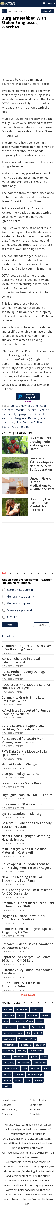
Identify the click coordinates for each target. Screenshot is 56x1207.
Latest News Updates (9, 1102)
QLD (25, 1068)
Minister (24, 1027)
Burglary (20, 418)
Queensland (38, 1027)
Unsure (12, 617)
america (7, 1080)
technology (9, 1050)
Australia (8, 1009)
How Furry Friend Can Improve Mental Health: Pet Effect (42, 504)
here (10, 389)
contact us (25, 1199)
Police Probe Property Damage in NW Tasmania (25, 673)
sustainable (23, 1062)
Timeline (8, 636)
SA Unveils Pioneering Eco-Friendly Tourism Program (27, 825)
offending (23, 426)
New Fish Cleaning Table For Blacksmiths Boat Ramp (22, 879)
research (46, 1015)
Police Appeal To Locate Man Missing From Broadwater (22, 740)
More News (28, 995)
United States (20, 1056)
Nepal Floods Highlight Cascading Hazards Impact (26, 838)
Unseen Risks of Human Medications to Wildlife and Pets (42, 484)
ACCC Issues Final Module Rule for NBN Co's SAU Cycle (26, 686)
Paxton (32, 418)
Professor (28, 1021)
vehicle (44, 410)
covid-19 (38, 1033)
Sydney (7, 1074)
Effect (47, 414)
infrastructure (10, 1044)
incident (32, 410)
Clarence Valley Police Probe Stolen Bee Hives (27, 971)
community (9, 414)
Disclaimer (8, 1114)
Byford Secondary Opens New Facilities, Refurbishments (23, 727)
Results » (41, 624)
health (40, 1021)
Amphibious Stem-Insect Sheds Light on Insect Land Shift (28, 905)
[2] (40, 1171)
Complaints (36, 1114)
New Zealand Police (29, 422)
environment (10, 1027)
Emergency (9, 1062)
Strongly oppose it (19, 610)
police (14, 405)
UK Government (11, 1068)
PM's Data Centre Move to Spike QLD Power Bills (25, 753)
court (44, 405)
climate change (35, 1074)
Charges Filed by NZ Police (20, 774)
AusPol (7, 1056)
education (40, 1044)
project (34, 1056)
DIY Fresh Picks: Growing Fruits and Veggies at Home (41, 443)
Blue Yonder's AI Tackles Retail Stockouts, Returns (23, 984)
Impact (18, 1080)
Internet (38, 1080)
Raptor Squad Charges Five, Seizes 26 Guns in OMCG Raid (26, 959)
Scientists (35, 1068)
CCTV (37, 414)
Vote (9, 624)
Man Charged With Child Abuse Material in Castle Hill (24, 850)
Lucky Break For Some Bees (21, 783)
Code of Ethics (37, 1100)
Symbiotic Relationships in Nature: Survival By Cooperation (41, 464)
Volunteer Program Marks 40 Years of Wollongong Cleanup (26, 647)
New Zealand (29, 405)
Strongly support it (20, 589)
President (19, 1074)
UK (28, 1033)
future (47, 1068)
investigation (36, 1050)
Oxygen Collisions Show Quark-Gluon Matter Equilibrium (24, 917)
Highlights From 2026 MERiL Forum (27, 795)
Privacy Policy (9, 1109)
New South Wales (27, 1038)
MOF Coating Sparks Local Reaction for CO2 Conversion (27, 891)
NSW (6, 1021)
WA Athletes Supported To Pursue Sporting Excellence (26, 712)
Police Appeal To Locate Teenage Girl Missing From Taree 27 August (26, 866)
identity (7, 418)
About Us (34, 1109)
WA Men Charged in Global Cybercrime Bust (21, 660)
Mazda (20, 410)
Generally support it (20, 596)
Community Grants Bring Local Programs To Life (24, 699)
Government (22, 1009)
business (7, 410)
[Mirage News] (8, 3)
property (25, 414)
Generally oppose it (20, 603)
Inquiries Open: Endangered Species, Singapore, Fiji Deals (28, 930)
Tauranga (8, 426)
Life (4, 11)
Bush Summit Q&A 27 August (22, 804)
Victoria (15, 1021)
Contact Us (35, 1105)
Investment (26, 1044)
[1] (37, 1171)
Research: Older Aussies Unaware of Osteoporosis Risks (27, 946)
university (37, 1009)
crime (44, 1056)
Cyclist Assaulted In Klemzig (21, 814)
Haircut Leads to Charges (20, 764)
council (19, 1033)
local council (9, 1038)
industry (22, 1050)
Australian (32, 1015)
